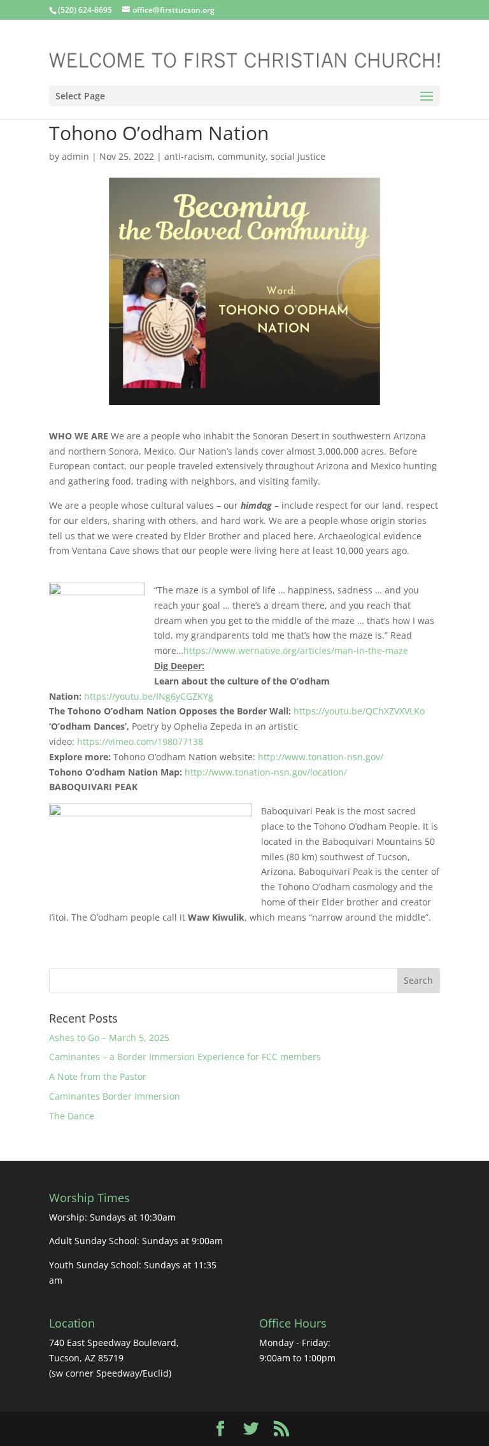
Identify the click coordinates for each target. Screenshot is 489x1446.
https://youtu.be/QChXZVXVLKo (359, 711)
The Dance (71, 1116)
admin (75, 156)
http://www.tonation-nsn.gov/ (320, 757)
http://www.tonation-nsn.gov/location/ (266, 772)
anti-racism (188, 156)
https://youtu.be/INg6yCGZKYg (148, 696)
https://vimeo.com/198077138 (140, 741)
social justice (298, 156)
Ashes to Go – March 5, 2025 (109, 1037)
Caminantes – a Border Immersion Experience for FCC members (185, 1057)
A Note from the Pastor (97, 1076)
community (242, 156)
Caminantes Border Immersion (116, 1096)
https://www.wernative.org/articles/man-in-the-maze (295, 650)
